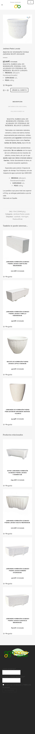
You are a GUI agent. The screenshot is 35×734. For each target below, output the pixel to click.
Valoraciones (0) (17, 111)
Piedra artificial (17, 219)
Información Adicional (17, 106)
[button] (28, 17)
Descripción (17, 101)
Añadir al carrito (19, 90)
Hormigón (24, 217)
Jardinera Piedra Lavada (11, 49)
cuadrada (17, 217)
